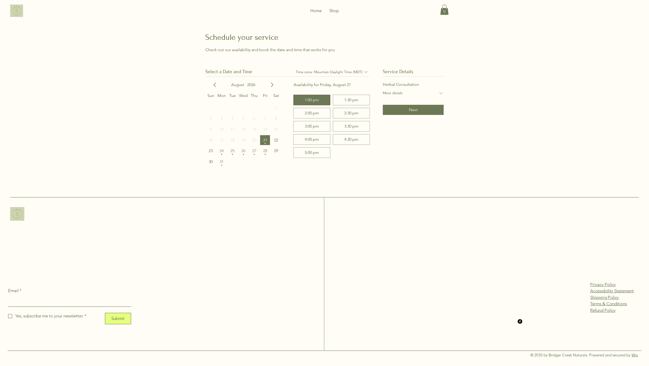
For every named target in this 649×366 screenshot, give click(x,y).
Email (15, 290)
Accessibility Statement (612, 290)
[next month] (272, 85)
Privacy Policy (603, 284)
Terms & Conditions (608, 303)
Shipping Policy (604, 297)
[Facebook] (520, 321)
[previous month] (215, 85)
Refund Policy (603, 310)
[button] (444, 10)
